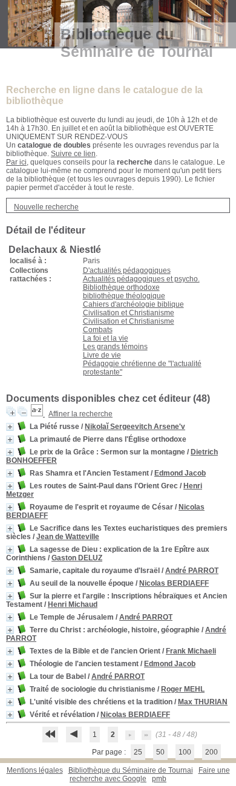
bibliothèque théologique (124, 296)
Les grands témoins (115, 346)
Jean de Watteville (67, 536)
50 (160, 752)
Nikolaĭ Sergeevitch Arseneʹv (135, 426)
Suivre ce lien (73, 153)
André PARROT (191, 570)
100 (185, 752)
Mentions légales (35, 770)
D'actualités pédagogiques (127, 270)
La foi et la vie (105, 338)
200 (211, 752)
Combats (98, 330)
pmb (159, 779)
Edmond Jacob (180, 473)
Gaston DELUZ (76, 558)
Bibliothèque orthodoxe (121, 287)
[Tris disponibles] (38, 414)
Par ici (16, 162)
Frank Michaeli (191, 651)
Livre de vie (102, 355)
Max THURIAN (203, 702)
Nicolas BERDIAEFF (174, 583)
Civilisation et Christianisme (128, 313)
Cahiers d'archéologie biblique (133, 304)
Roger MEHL (183, 689)
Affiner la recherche (80, 414)
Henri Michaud (72, 604)
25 (138, 752)
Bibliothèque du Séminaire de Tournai (130, 770)
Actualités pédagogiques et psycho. (141, 279)
